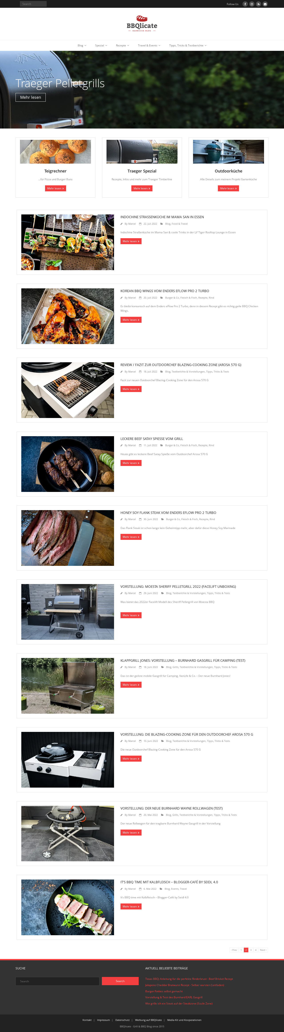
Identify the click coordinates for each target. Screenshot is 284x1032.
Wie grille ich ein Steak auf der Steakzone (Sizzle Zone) (179, 1003)
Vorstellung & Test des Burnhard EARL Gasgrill (174, 997)
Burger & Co (172, 297)
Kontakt (87, 1020)
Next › (263, 949)
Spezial (99, 45)
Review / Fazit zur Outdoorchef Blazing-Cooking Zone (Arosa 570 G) (180, 364)
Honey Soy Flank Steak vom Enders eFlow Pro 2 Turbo (168, 512)
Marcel (132, 223)
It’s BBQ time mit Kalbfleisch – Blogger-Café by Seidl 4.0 (169, 882)
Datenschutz (122, 1020)
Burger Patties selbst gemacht (164, 991)
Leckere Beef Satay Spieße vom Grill (151, 438)
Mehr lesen (54, 188)
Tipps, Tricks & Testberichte (186, 45)
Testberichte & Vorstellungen (188, 371)
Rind (211, 297)
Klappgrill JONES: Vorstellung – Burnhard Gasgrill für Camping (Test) (182, 660)
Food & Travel (180, 223)
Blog (80, 45)
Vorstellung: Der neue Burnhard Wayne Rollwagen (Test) (171, 808)
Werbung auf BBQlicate (148, 1020)
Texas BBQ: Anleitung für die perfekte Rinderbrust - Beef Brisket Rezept (189, 979)
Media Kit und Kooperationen (184, 1020)
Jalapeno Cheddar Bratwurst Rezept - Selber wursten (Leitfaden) (184, 985)
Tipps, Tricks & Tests (217, 371)
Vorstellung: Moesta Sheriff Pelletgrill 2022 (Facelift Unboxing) (178, 586)
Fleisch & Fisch (188, 297)
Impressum (103, 1020)
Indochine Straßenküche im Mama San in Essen (162, 217)
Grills (175, 667)
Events (175, 888)
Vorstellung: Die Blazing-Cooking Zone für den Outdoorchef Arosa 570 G (186, 734)
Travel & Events (147, 45)
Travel (183, 888)
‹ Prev (234, 949)
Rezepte (121, 45)
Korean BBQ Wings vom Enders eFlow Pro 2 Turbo (164, 291)
